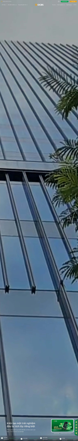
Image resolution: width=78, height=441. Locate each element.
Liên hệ (74, 4)
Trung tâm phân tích (22, 4)
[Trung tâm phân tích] (76, 433)
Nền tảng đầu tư (60, 4)
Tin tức (53, 4)
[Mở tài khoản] (76, 422)
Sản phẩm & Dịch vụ (12, 4)
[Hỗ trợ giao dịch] (76, 430)
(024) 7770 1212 (8, 1)
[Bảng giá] (76, 425)
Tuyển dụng (68, 4)
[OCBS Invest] (76, 427)
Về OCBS (3, 4)
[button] (54, 433)
